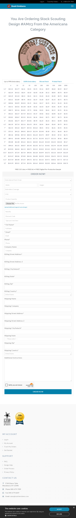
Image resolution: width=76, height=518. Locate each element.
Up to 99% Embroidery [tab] (12, 81)
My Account (8, 443)
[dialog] (38, 511)
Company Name (10, 247)
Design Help (8, 465)
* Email (7, 232)
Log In (42, 1)
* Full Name (9, 225)
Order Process (9, 468)
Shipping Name (10, 299)
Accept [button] (59, 509)
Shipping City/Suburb (13, 328)
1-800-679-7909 (68, 1)
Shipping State (10, 336)
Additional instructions (13, 358)
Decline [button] (59, 514)
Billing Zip (8, 284)
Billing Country (10, 291)
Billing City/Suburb (12, 269)
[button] (38, 180)
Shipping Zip (9, 343)
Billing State (9, 276)
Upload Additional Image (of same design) (15, 207)
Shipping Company (11, 306)
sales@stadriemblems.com (19, 496)
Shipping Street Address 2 (14, 321)
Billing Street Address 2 (13, 262)
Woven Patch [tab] (44, 81)
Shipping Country (11, 350)
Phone (7, 239)
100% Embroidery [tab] (29, 81)
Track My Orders (52, 1)
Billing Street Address (13, 254)
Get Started (8, 450)
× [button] (74, 507)
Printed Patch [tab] (57, 81)
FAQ (5, 461)
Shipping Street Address (14, 313)
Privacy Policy (9, 472)
